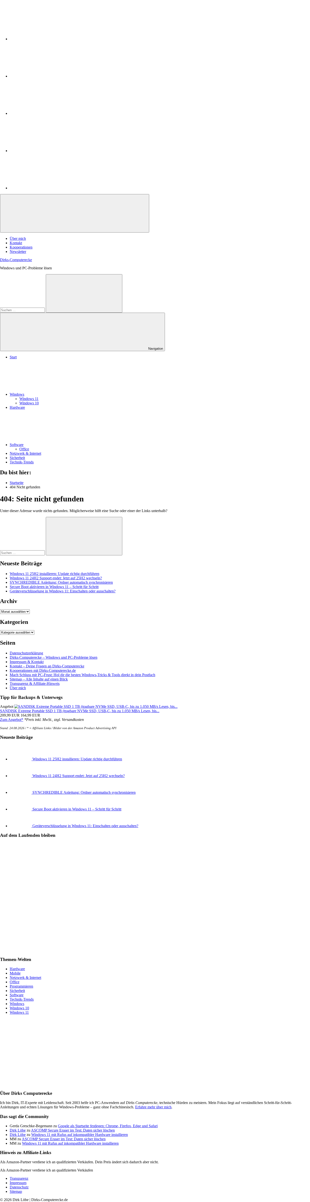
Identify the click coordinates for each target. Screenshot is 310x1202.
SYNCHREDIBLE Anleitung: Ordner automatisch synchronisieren (61, 582)
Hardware (17, 407)
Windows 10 (29, 403)
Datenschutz (19, 1187)
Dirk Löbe (18, 1130)
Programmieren (21, 986)
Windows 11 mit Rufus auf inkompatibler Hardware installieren (79, 1135)
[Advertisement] (145, 1052)
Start (13, 357)
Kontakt (16, 243)
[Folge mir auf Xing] (46, 151)
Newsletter (18, 251)
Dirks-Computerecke (16, 260)
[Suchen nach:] (23, 310)
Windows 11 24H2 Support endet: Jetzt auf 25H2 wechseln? (56, 578)
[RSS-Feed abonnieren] (46, 188)
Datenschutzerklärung (26, 653)
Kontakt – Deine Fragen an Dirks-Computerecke (47, 666)
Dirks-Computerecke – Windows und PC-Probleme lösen (53, 657)
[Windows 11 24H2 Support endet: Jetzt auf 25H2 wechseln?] (21, 776)
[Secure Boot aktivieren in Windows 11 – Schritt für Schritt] (21, 809)
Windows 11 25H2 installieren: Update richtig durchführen (54, 574)
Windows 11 (29, 399)
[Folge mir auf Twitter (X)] (46, 76)
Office (24, 449)
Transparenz (19, 1178)
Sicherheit (17, 458)
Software (16, 445)
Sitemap (16, 1191)
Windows (17, 394)
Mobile (15, 973)
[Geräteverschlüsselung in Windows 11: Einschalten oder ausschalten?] (21, 826)
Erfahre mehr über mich (153, 1107)
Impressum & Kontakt (27, 662)
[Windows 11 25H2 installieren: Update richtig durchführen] (21, 759)
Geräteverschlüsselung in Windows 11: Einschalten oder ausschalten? (63, 591)
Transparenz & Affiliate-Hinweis (35, 683)
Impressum (18, 1183)
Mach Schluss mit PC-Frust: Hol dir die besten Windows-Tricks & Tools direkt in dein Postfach (82, 675)
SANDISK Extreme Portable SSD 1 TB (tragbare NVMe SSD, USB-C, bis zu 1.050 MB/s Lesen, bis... (79, 711)
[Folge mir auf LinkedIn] (46, 39)
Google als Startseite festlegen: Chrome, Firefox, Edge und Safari (108, 1126)
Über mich (18, 238)
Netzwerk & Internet (25, 453)
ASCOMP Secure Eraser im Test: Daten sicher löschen (73, 1130)
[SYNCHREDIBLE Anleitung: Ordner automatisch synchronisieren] (21, 792)
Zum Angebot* (11, 720)
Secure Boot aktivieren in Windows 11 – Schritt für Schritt (54, 587)
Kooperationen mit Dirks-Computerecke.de (43, 670)
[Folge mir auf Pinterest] (46, 113)
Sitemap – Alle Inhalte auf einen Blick (39, 679)
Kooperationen (21, 247)
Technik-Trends (22, 462)
